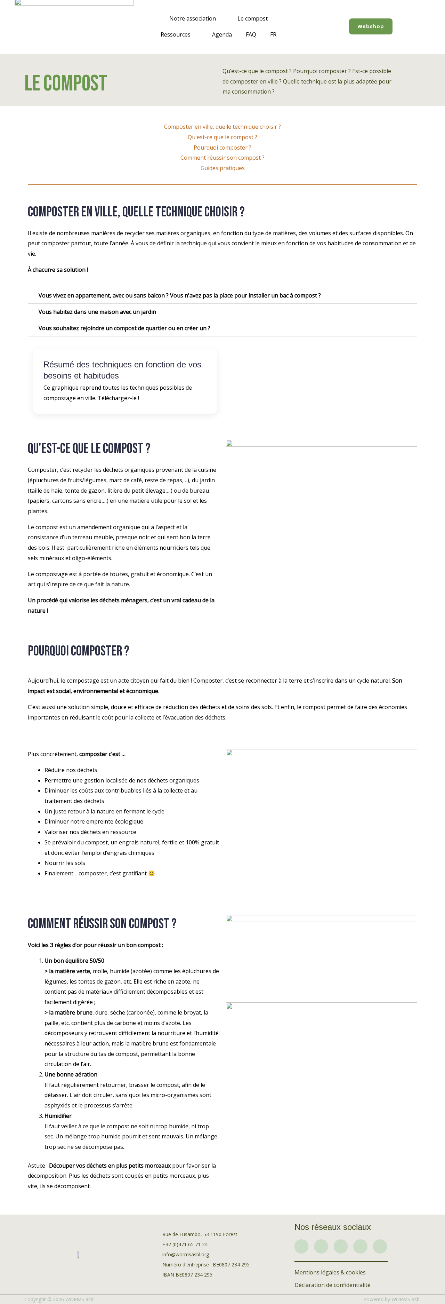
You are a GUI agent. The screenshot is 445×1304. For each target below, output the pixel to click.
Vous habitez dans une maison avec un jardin (97, 312)
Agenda (222, 34)
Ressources (176, 34)
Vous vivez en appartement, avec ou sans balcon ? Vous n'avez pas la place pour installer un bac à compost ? (180, 295)
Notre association (192, 18)
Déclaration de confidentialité (332, 1285)
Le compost (252, 18)
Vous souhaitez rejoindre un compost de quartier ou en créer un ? (124, 328)
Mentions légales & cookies (330, 1272)
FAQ (251, 34)
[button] (222, 295)
